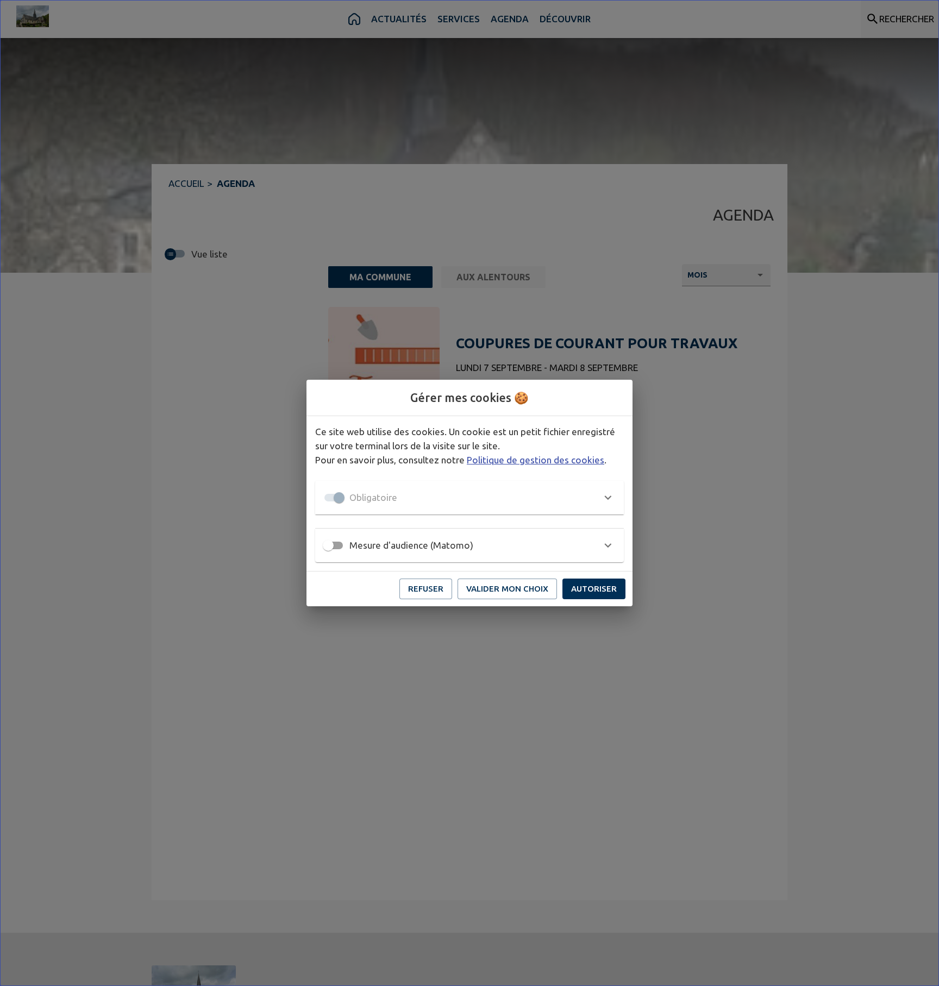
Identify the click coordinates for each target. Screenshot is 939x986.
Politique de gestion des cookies (535, 460)
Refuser (425, 588)
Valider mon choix (507, 588)
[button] (469, 497)
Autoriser (594, 588)
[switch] (328, 545)
